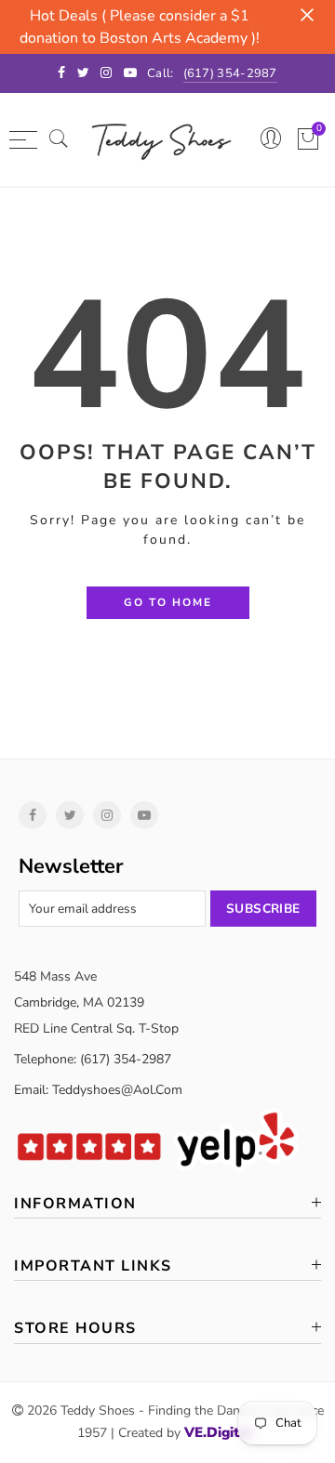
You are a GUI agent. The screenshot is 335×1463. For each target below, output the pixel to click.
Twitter (70, 815)
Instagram (107, 815)
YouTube (144, 815)
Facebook (33, 815)
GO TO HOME (168, 602)
